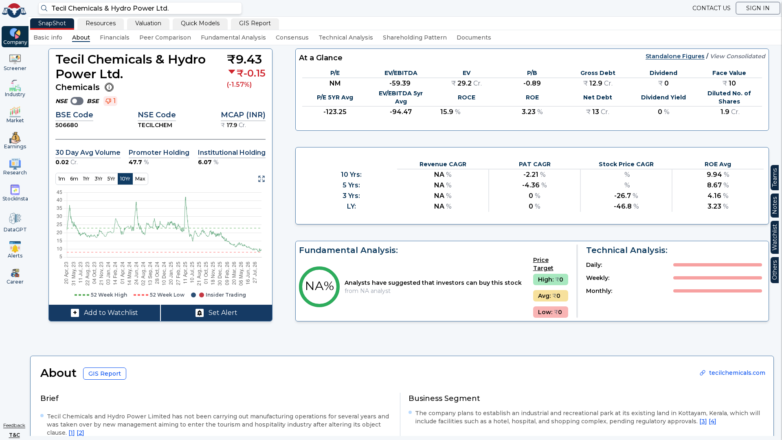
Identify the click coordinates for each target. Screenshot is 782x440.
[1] (71, 432)
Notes (774, 205)
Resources (101, 23)
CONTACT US (711, 8)
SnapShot (52, 23)
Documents (474, 37)
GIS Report (255, 23)
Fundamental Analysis (233, 37)
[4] (712, 421)
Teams (774, 177)
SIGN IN (758, 8)
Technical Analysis (346, 37)
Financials (115, 37)
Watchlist (774, 237)
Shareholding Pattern (415, 37)
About (81, 37)
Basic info (47, 37)
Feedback (14, 425)
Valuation (148, 23)
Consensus (292, 37)
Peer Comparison (165, 37)
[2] (80, 432)
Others (774, 270)
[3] (703, 421)
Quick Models (200, 23)
